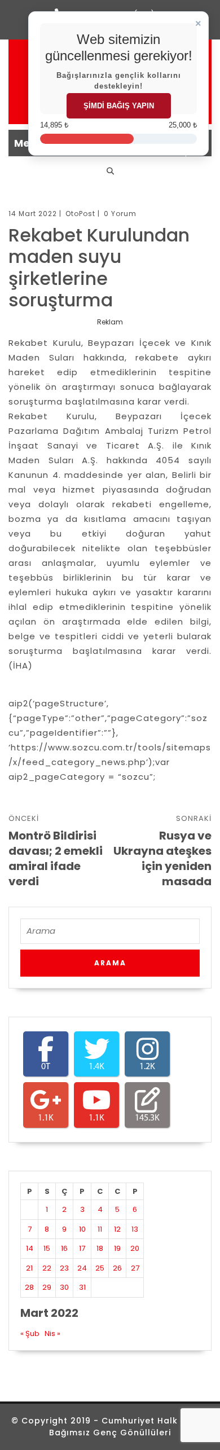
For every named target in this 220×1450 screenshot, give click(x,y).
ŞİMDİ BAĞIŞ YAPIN (118, 106)
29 (46, 1287)
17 (82, 1248)
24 (82, 1268)
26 (117, 1268)
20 (134, 1248)
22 (46, 1268)
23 (64, 1268)
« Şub (29, 1333)
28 (29, 1287)
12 (117, 1229)
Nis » (52, 1333)
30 (64, 1287)
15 (46, 1248)
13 (134, 1229)
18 (99, 1248)
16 (64, 1248)
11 (100, 1229)
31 (82, 1287)
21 (29, 1268)
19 (117, 1248)
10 (82, 1229)
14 (29, 1248)
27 (135, 1268)
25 (99, 1268)
